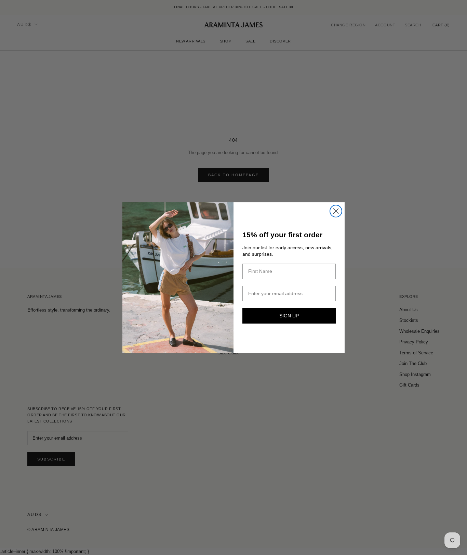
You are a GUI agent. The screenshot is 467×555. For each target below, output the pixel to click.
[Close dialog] (336, 211)
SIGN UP (289, 315)
